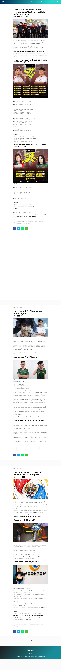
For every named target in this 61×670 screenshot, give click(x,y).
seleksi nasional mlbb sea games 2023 (23, 223)
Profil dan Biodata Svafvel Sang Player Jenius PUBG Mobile (31, 51)
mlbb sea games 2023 (20, 221)
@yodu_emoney (31, 216)
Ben (16, 16)
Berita (38, 1)
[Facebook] (50, 2)
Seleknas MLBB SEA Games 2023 (39, 221)
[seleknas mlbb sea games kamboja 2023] (30, 28)
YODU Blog (33, 1)
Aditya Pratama (18, 477)
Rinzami (27, 441)
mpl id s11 (42, 624)
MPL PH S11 (21, 501)
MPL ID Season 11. (39, 502)
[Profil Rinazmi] (30, 327)
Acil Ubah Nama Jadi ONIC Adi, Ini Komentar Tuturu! (29, 516)
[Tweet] (18, 228)
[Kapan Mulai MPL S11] (30, 489)
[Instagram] (52, 2)
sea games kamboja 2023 (29, 221)
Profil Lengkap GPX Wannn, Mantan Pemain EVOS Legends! (30, 416)
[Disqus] (30, 248)
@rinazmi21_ (27, 390)
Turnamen (46, 1)
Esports (19, 16)
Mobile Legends (26, 619)
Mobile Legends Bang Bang (35, 624)
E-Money (28, 1)
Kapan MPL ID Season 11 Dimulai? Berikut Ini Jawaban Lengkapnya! (28, 615)
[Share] (14, 228)
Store (42, 1)
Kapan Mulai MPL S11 (25, 624)
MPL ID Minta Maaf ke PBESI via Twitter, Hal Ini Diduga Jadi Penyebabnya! (30, 613)
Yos (16, 315)
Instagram (30, 617)
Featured (18, 624)
